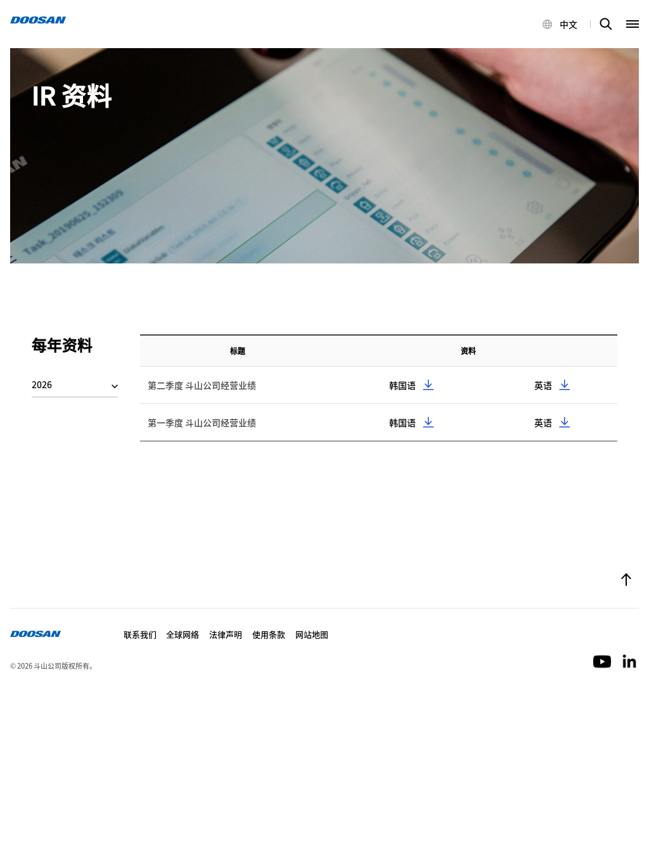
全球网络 (182, 634)
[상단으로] (626, 580)
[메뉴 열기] (632, 24)
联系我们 (140, 634)
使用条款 (268, 634)
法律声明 (225, 634)
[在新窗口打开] (603, 660)
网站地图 (311, 634)
